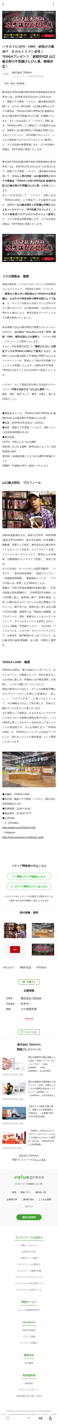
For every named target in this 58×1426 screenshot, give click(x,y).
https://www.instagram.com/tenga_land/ (22, 837)
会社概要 (29, 1363)
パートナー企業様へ (29, 1343)
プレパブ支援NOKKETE (29, 1310)
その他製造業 (29, 1009)
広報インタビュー (29, 1245)
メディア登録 (29, 1336)
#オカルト (9, 967)
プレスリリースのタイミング (29, 1277)
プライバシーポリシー (29, 1389)
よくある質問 (45, 1199)
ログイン (29, 1206)
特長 (14, 1192)
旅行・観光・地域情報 (14, 83)
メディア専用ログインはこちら (30, 886)
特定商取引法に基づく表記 (29, 1396)
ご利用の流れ (28, 1199)
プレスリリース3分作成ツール (29, 1283)
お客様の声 (12, 1199)
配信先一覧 (41, 1192)
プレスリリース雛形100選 (29, 1271)
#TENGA (41, 967)
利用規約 (29, 1383)
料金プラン (26, 1192)
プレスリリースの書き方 (29, 1264)
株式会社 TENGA (22, 72)
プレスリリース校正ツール (29, 1290)
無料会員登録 (29, 1217)
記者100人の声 (29, 1251)
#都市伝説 (25, 967)
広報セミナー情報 (29, 1258)
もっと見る (40, 1159)
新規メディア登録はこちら (31, 876)
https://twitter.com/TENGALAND (19, 827)
